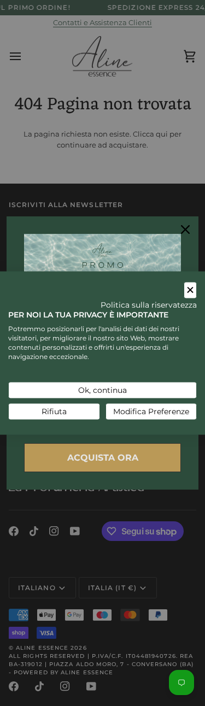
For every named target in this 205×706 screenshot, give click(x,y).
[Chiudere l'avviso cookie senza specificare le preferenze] (190, 290)
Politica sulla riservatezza (149, 304)
